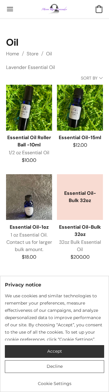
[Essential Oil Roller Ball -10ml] (29, 108)
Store (32, 54)
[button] (54, 9)
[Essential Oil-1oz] (29, 197)
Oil (49, 54)
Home (12, 54)
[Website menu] (10, 9)
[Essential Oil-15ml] (80, 108)
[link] (54, 381)
